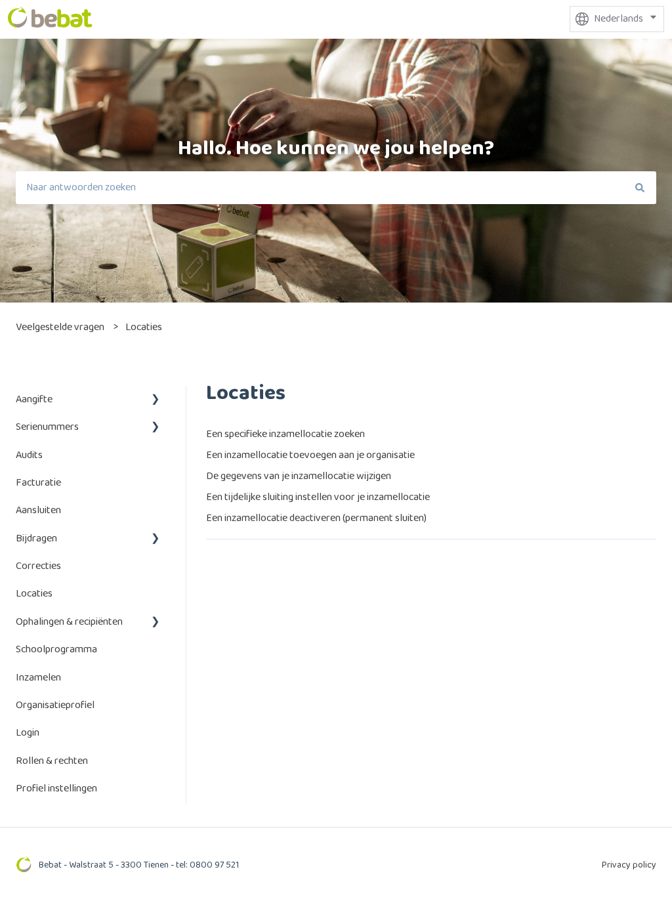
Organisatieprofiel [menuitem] (55, 705)
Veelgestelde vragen (60, 327)
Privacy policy (629, 865)
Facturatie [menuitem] (38, 482)
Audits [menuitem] (29, 455)
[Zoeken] (639, 187)
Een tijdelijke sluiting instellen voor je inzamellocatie (318, 497)
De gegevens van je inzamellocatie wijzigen (298, 476)
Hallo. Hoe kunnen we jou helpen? (336, 148)
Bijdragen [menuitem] (36, 538)
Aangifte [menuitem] (34, 399)
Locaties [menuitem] (34, 593)
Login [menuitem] (27, 732)
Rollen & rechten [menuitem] (52, 761)
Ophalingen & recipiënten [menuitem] (69, 622)
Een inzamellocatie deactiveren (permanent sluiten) (316, 518)
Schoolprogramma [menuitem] (56, 649)
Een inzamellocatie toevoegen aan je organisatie (310, 455)
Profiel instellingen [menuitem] (56, 788)
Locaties (143, 327)
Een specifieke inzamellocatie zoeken (285, 434)
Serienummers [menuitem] (47, 427)
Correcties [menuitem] (38, 566)
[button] (155, 400)
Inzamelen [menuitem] (38, 677)
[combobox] (319, 187)
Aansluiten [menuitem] (38, 510)
